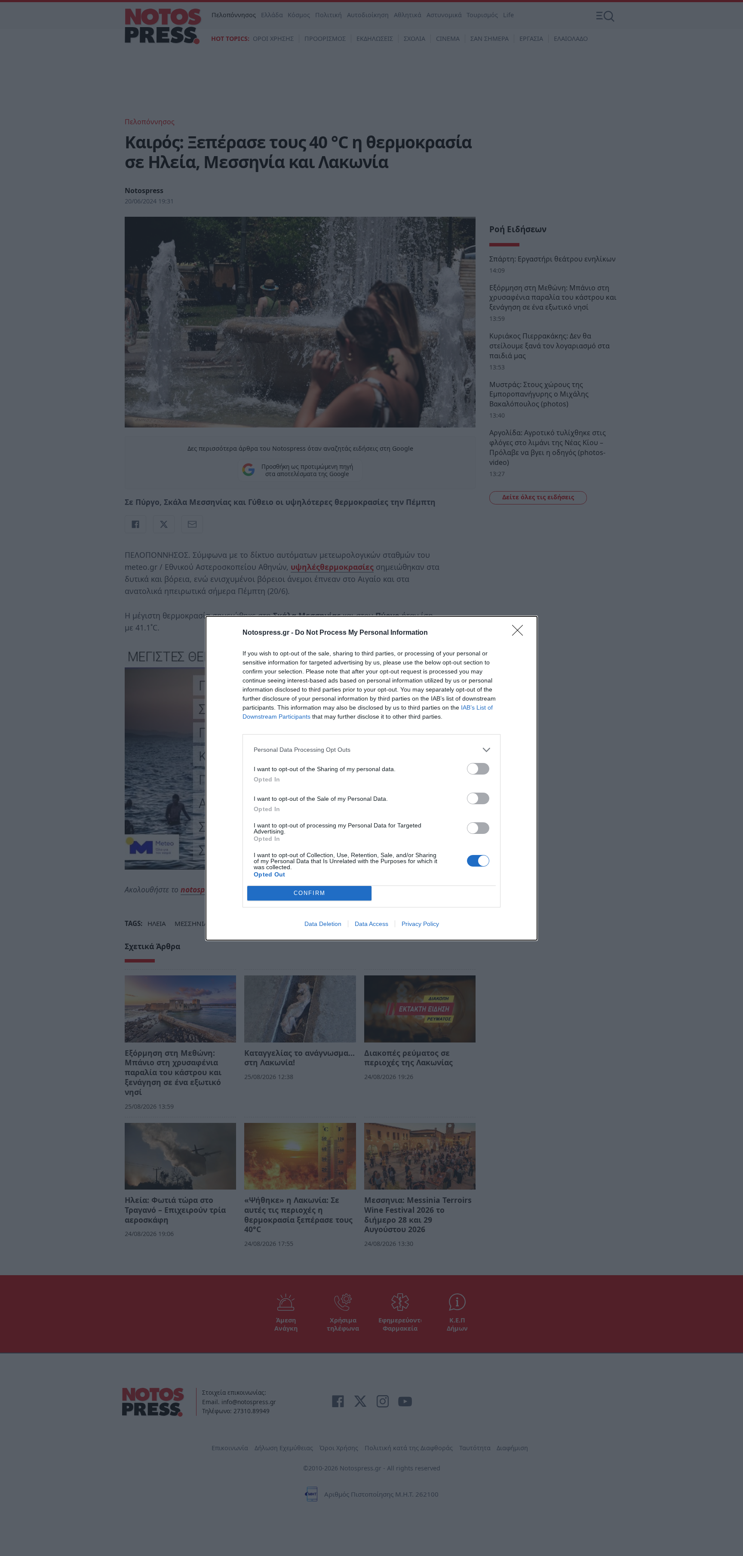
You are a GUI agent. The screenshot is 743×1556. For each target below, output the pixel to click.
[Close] (520, 633)
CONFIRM (309, 893)
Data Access (371, 923)
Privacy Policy (420, 923)
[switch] (478, 769)
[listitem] (371, 749)
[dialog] (371, 778)
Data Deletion (322, 923)
